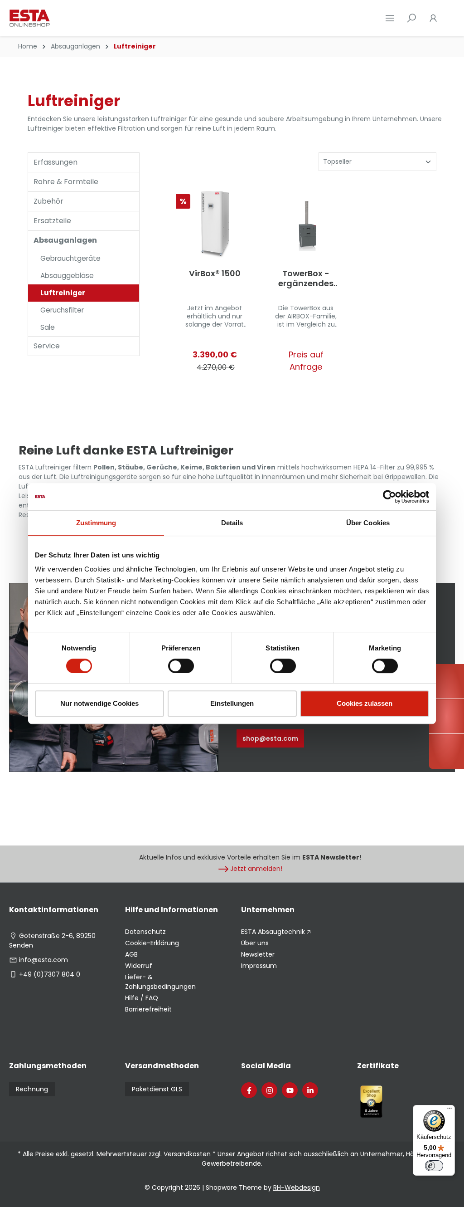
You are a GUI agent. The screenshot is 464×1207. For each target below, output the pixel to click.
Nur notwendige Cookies (99, 703)
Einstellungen (232, 703)
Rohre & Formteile (66, 181)
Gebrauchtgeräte (70, 258)
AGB (131, 954)
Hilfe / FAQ (141, 997)
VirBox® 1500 (215, 274)
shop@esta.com (270, 738)
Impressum (259, 965)
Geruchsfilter (62, 310)
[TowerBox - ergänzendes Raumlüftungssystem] (306, 224)
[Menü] (390, 18)
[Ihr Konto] (433, 18)
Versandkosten (187, 1153)
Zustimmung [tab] (96, 523)
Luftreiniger (62, 293)
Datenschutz (145, 931)
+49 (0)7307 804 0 (49, 974)
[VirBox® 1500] (214, 224)
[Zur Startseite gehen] (54, 18)
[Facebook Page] (249, 1090)
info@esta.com (43, 959)
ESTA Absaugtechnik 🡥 (276, 931)
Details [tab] (232, 523)
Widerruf (138, 965)
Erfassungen (55, 162)
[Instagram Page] (269, 1090)
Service (47, 346)
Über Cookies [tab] (368, 523)
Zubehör (48, 201)
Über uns (255, 943)
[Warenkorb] (449, 18)
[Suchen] (411, 18)
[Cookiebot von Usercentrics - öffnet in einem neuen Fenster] (389, 496)
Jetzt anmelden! (256, 868)
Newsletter (258, 954)
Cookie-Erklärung (152, 943)
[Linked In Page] (310, 1090)
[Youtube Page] (290, 1090)
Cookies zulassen (364, 703)
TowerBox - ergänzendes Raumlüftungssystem (306, 278)
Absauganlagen (65, 240)
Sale (47, 327)
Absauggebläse (67, 275)
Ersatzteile (52, 220)
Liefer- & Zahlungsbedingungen (160, 981)
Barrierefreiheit (148, 1009)
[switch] (181, 666)
